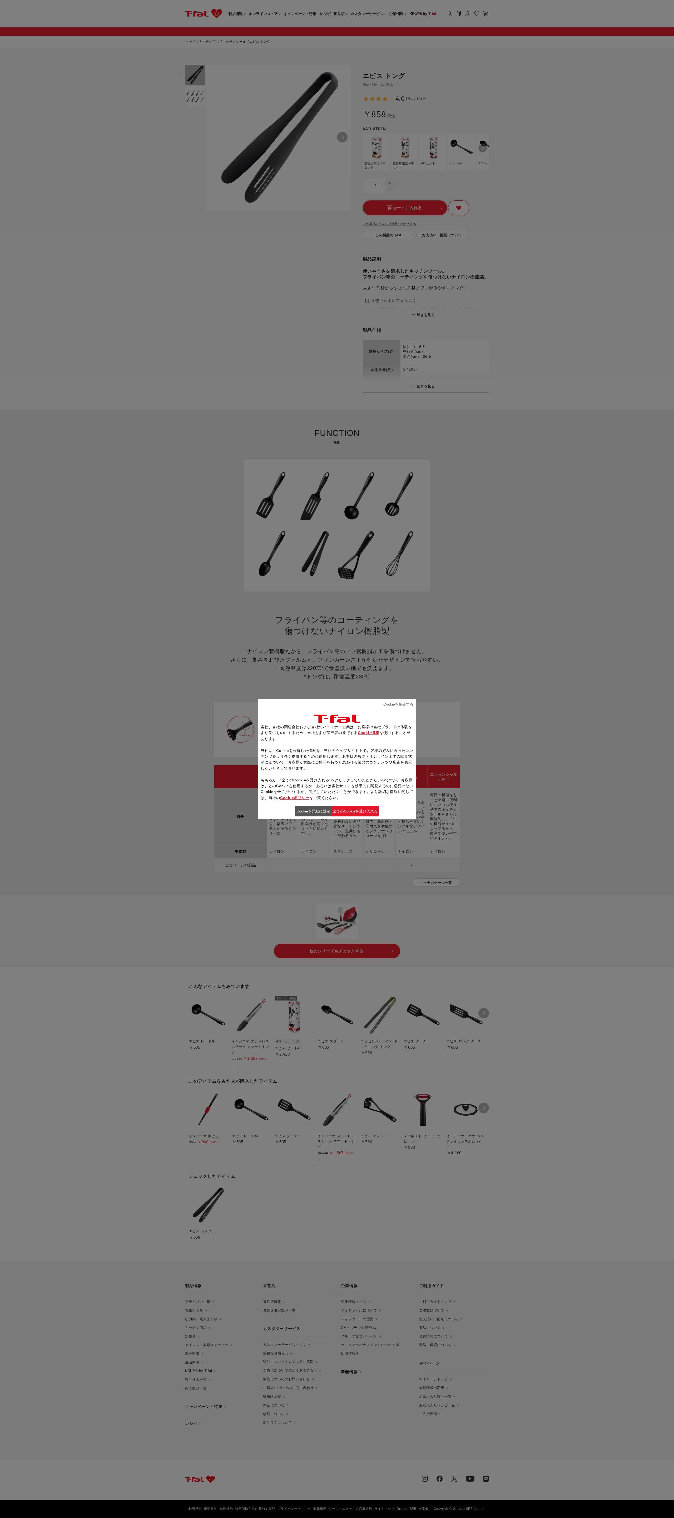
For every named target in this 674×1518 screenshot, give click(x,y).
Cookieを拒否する (398, 704)
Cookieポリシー (295, 798)
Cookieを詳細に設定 (313, 811)
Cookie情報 (368, 733)
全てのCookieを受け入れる (355, 811)
